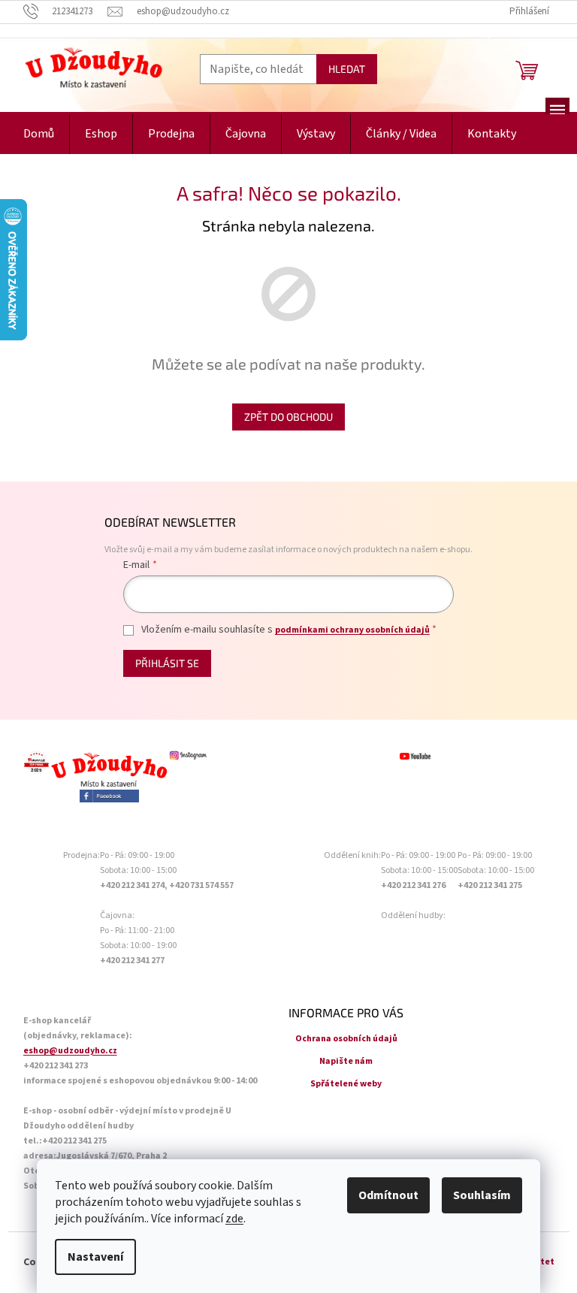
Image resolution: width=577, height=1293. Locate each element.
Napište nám (346, 1061)
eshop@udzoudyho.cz (70, 1050)
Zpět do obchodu (288, 416)
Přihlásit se (167, 663)
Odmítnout (388, 1195)
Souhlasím (482, 1195)
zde (234, 1218)
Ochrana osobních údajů (346, 1038)
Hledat (346, 68)
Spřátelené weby (346, 1083)
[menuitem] (38, 134)
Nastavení (95, 1257)
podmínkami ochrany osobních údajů (352, 630)
